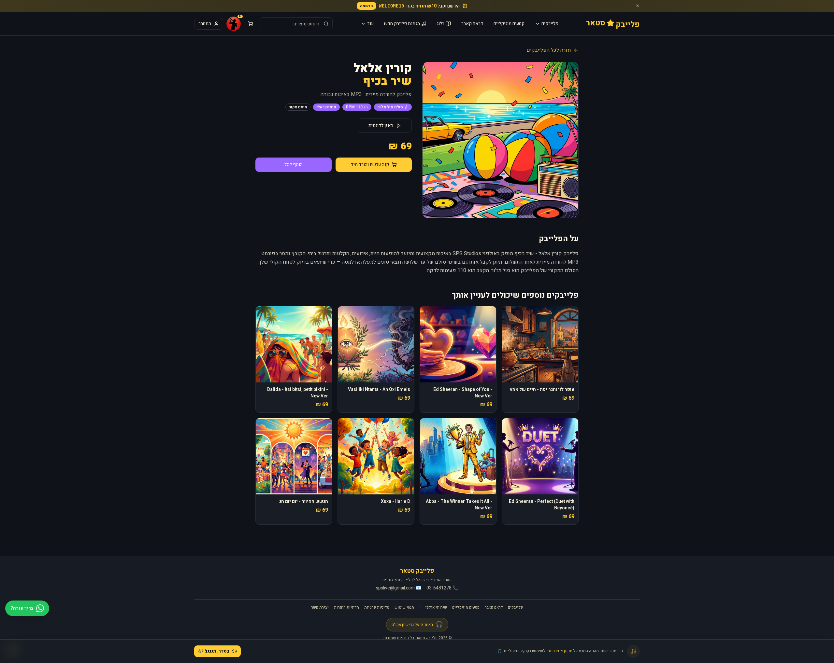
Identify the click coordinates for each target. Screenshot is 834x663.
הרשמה (366, 6)
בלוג (440, 23)
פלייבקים (549, 23)
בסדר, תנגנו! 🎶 (214, 651)
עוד (370, 23)
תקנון (568, 651)
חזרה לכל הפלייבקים (548, 50)
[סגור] (637, 5)
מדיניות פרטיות (376, 607)
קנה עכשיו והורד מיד (370, 164)
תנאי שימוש (404, 607)
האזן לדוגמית (380, 125)
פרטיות (553, 651)
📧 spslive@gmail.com (398, 588)
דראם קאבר (472, 23)
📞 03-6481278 (442, 588)
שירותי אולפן (436, 607)
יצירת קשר (320, 607)
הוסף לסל (293, 164)
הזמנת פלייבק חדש (402, 23)
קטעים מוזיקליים (509, 23)
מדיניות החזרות (346, 607)
